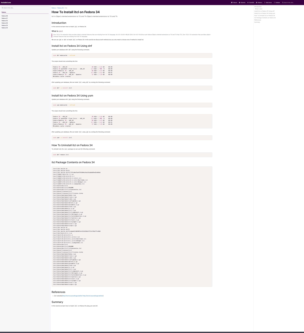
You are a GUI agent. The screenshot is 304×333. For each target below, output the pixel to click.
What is (258, 9)
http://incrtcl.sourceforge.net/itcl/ (72, 296)
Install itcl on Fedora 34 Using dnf (264, 11)
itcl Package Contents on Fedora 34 (265, 17)
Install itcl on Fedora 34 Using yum (264, 13)
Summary (257, 22)
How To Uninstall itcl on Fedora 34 (264, 15)
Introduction (257, 6)
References (257, 20)
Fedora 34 (60, 8)
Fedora (54, 8)
